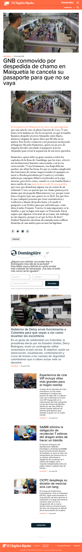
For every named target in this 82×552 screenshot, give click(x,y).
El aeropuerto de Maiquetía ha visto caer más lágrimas (39, 127)
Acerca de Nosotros (46, 545)
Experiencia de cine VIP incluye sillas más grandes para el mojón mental (53, 380)
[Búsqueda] (78, 7)
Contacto (37, 545)
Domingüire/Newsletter (64, 545)
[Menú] (78, 2)
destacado (16, 239)
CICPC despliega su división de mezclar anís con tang (53, 483)
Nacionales (67, 2)
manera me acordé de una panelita (49, 184)
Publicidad (77, 545)
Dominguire (67, 7)
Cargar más (41, 525)
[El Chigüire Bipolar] (18, 3)
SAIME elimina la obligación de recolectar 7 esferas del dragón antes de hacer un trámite (54, 433)
